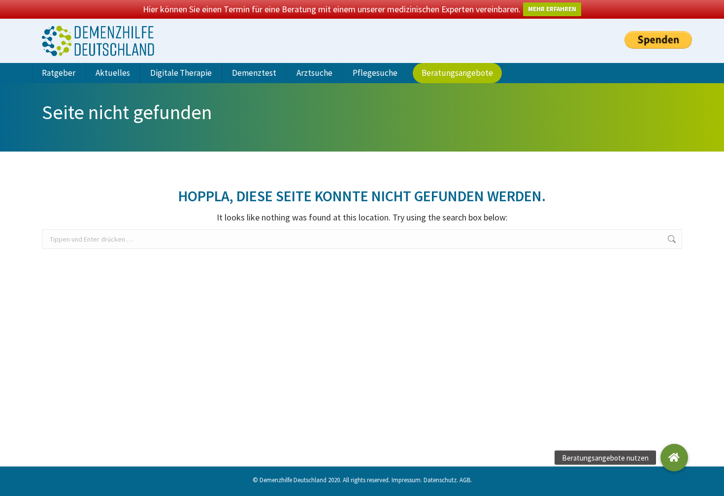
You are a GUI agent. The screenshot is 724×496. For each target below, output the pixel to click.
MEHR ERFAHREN (552, 9)
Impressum (406, 480)
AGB (465, 480)
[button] (674, 457)
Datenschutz (440, 480)
